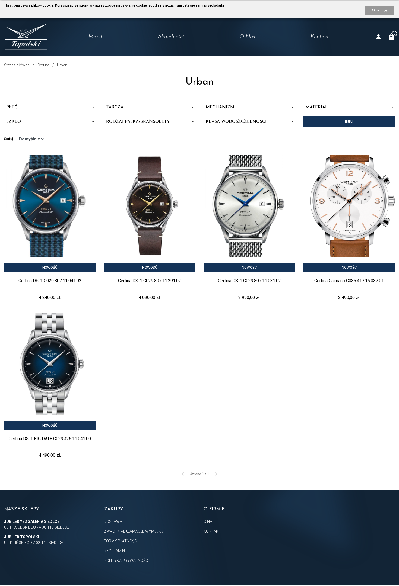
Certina (79, 70)
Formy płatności (121, 541)
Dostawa (113, 521)
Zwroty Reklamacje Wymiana (133, 531)
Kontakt (320, 37)
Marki (95, 37)
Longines (80, 49)
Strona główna (17, 65)
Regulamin (114, 551)
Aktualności (171, 37)
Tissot (77, 59)
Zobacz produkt (50, 250)
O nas (247, 37)
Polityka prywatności (126, 560)
